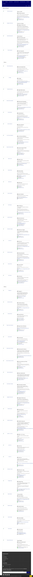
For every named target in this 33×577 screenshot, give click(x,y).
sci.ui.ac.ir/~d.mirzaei (21, 318)
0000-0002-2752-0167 (21, 19)
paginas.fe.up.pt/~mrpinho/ (21, 366)
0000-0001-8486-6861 (21, 165)
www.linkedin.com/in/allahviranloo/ (22, 94)
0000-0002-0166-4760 (21, 320)
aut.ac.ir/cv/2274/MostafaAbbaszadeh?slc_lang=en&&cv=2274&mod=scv (22, 45)
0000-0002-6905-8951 (21, 430)
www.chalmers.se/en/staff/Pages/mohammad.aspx (24, 107)
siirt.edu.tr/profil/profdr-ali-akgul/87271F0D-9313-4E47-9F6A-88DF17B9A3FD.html (23, 82)
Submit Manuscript (22, 1)
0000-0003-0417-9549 (21, 187)
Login (26, 5)
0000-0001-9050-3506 (21, 154)
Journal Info (10, 1)
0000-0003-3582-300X (21, 357)
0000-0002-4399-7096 (21, 119)
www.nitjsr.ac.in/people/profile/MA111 (23, 281)
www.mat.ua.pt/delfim (21, 439)
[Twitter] (5, 575)
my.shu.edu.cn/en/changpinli (22, 296)
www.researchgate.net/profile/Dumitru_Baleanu (23, 129)
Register (29, 5)
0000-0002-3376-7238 (21, 477)
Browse (6, 1)
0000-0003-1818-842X (21, 490)
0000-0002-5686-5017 (21, 465)
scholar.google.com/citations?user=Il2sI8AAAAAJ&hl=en (21, 475)
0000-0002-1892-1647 (21, 260)
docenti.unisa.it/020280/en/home (22, 163)
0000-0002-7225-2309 (21, 344)
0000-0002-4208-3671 (21, 310)
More (5, 62)
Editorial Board (5, 557)
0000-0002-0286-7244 (21, 131)
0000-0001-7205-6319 (21, 143)
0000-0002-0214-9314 (21, 178)
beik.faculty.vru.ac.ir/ (21, 152)
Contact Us (4, 3)
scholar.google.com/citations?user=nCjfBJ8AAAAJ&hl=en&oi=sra (21, 533)
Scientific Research (5, 564)
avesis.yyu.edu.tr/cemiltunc (21, 450)
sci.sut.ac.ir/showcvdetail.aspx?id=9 (22, 197)
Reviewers (27, 1)
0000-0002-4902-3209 (21, 330)
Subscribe (28, 572)
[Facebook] (7, 575)
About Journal (5, 556)
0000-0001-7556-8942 (21, 58)
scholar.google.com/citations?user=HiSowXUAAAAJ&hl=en (21, 391)
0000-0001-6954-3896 (21, 46)
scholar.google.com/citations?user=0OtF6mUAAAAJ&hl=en (21, 56)
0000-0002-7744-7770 (21, 379)
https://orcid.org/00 (20, 84)
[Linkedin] (4, 575)
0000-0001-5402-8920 (21, 72)
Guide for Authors (16, 1)
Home (3, 1)
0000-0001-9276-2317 (21, 368)
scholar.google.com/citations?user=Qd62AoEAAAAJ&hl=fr (21, 223)
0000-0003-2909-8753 (21, 451)
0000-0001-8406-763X (21, 237)
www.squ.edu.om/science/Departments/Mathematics (24, 355)
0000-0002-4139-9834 (21, 501)
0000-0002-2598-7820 (21, 271)
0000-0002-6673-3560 (21, 95)
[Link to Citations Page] (17, 20)
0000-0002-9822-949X (21, 511)
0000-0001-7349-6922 (21, 225)
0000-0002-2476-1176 (21, 32)
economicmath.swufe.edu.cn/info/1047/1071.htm (23, 212)
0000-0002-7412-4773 (21, 393)
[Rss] (9, 575)
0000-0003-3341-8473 (21, 248)
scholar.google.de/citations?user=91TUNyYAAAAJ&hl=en (21, 341)
